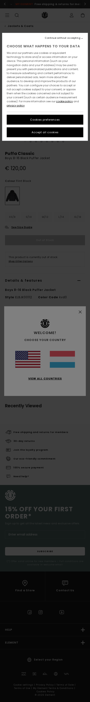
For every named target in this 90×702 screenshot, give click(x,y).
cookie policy (64, 101)
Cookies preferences (45, 119)
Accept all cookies (45, 132)
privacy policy (16, 105)
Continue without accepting (62, 38)
